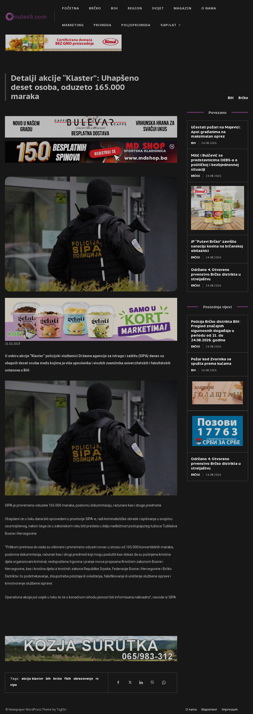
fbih (67, 678)
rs (97, 678)
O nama (191, 709)
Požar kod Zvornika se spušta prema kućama (211, 361)
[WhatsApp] (164, 682)
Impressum (230, 709)
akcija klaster (32, 678)
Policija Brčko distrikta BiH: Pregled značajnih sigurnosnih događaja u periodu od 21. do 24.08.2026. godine (215, 330)
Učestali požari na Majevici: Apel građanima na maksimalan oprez (216, 132)
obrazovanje (83, 678)
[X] (129, 682)
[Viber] (152, 682)
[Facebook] (118, 682)
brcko (57, 678)
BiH (230, 98)
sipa (13, 685)
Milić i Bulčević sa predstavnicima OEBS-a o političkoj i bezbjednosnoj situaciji (215, 162)
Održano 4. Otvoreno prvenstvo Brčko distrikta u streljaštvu (216, 274)
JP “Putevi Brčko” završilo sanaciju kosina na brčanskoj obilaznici (217, 246)
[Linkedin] (141, 682)
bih (48, 678)
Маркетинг (209, 709)
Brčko (243, 98)
